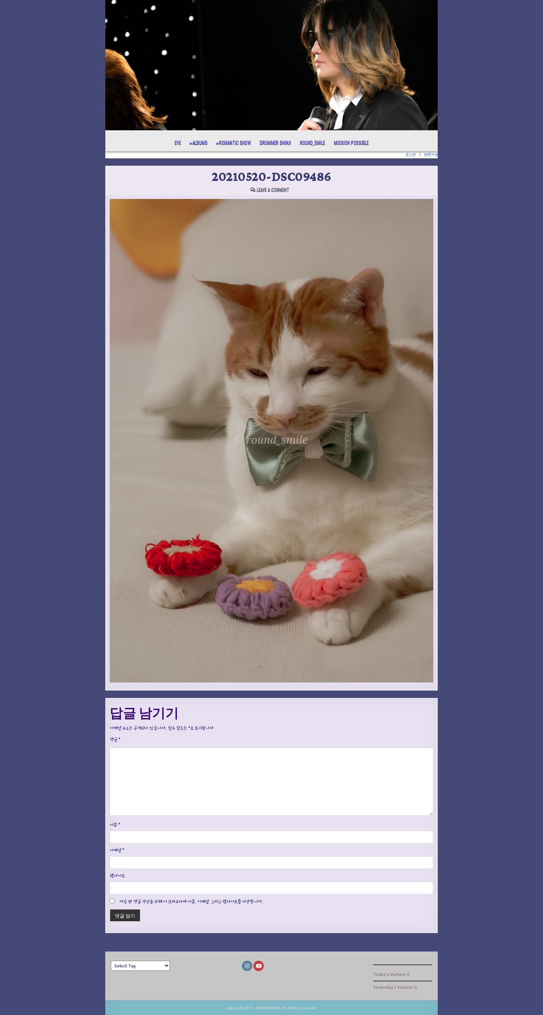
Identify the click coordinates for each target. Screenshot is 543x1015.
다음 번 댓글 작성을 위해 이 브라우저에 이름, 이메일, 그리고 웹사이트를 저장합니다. (191, 901)
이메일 (117, 850)
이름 (115, 824)
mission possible (351, 142)
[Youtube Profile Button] (258, 966)
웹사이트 (117, 875)
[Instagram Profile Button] (247, 966)
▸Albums (199, 142)
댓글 (115, 739)
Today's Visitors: (390, 974)
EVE (178, 142)
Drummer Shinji (275, 142)
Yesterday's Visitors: (393, 987)
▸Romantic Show (233, 142)
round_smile (312, 142)
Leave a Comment (273, 189)
